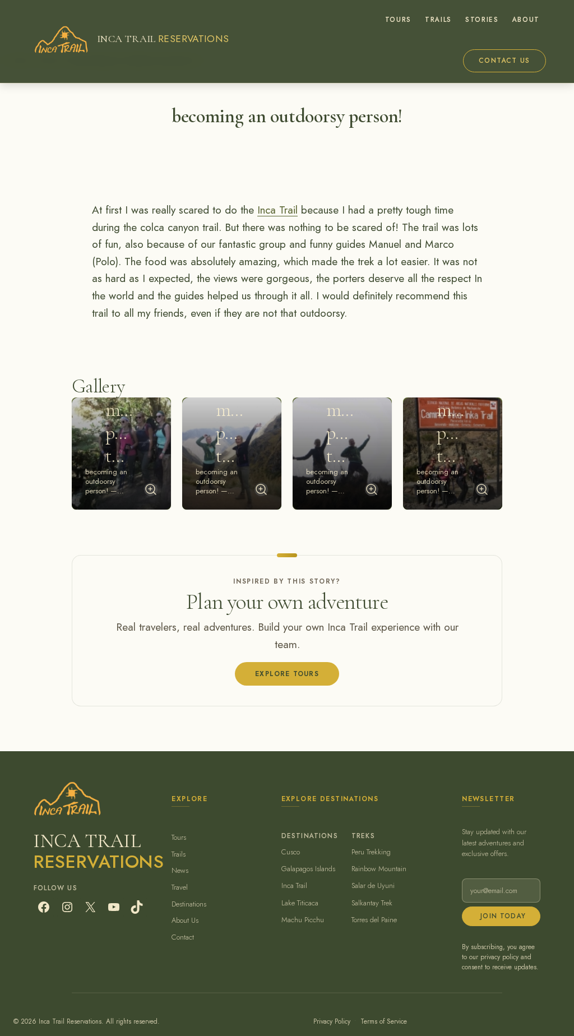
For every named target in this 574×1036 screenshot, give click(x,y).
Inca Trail (277, 210)
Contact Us (504, 60)
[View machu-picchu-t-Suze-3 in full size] (371, 489)
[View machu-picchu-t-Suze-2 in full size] (261, 489)
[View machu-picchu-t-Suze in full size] (482, 489)
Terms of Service (383, 1021)
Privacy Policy (331, 1021)
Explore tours (286, 673)
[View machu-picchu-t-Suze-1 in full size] (151, 489)
